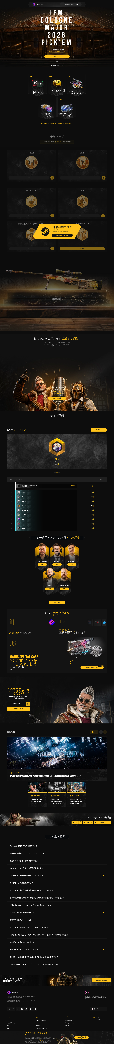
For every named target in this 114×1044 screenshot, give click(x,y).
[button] (57, 846)
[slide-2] (57, 472)
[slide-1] (55, 472)
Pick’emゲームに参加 (101, 980)
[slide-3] (59, 472)
